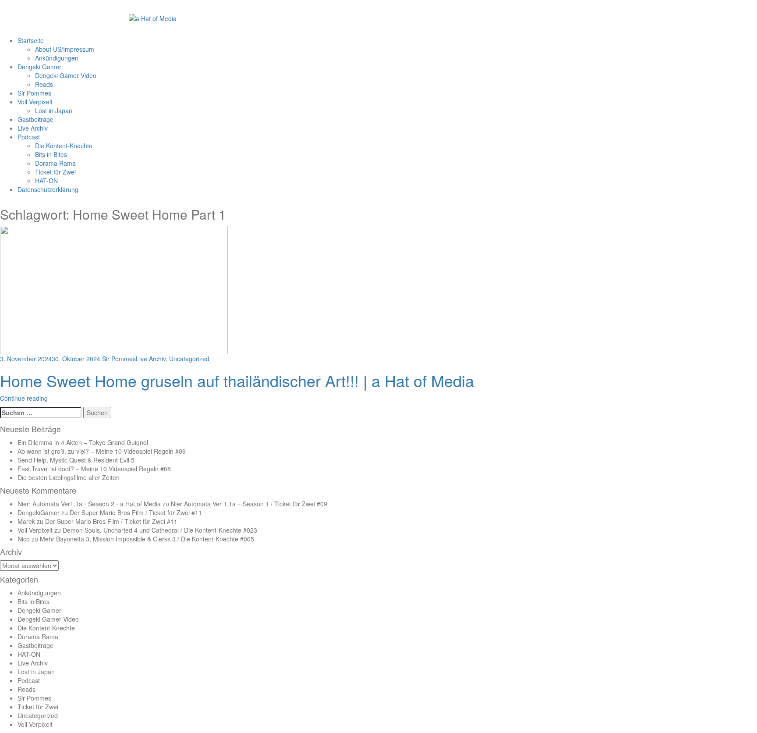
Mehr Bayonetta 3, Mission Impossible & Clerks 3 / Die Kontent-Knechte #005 (147, 538)
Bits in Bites (51, 154)
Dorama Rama (55, 163)
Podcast (29, 136)
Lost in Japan (53, 110)
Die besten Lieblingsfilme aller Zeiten (69, 477)
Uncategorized (189, 358)
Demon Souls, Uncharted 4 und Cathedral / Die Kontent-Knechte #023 (160, 530)
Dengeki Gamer (39, 66)
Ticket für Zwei (55, 171)
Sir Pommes (34, 93)
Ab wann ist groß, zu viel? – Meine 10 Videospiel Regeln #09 (102, 451)
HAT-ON (46, 180)
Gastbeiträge (35, 119)
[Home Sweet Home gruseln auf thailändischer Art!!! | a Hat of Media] (114, 289)
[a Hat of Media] (153, 17)
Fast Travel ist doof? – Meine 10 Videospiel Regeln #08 (94, 468)
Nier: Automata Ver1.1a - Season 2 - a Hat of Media (89, 503)
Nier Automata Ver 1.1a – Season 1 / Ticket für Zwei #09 (249, 503)
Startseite (31, 40)
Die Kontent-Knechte (63, 145)
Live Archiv (33, 128)
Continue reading (24, 398)
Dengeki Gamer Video (65, 75)
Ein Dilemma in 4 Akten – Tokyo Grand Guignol (83, 442)
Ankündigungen (56, 57)
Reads (44, 84)
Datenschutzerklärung (48, 189)
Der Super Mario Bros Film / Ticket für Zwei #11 (136, 512)
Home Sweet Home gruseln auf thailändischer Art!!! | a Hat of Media (237, 380)
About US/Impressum (64, 49)
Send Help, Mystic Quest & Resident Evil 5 (76, 459)
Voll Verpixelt (35, 101)
